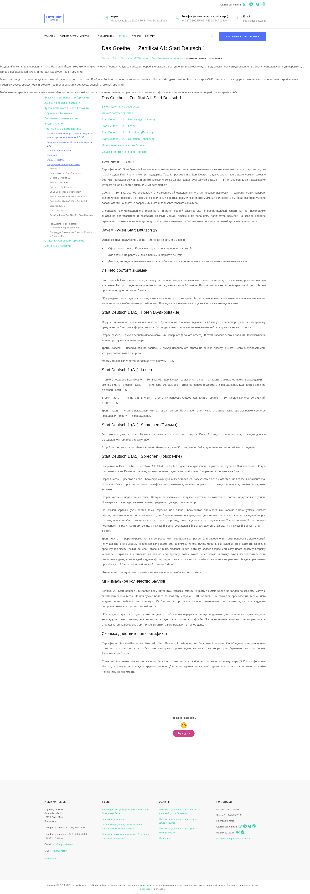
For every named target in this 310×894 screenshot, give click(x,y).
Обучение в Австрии (57, 245)
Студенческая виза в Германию (64, 240)
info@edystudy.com (254, 20)
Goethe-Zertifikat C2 (60, 177)
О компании (105, 36)
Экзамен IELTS (57, 206)
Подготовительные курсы (75, 36)
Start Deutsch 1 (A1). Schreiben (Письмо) (127, 132)
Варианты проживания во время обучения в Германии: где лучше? (125, 836)
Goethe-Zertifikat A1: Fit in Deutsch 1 (68, 196)
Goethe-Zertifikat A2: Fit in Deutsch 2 (68, 201)
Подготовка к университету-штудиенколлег (62, 121)
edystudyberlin (59, 850)
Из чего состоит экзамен (117, 113)
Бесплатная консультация (242, 36)
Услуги (48, 36)
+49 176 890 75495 (193, 20)
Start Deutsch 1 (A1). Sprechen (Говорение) (128, 138)
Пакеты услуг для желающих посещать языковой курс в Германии (180, 811)
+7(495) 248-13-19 (75, 827)
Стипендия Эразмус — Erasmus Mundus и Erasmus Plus (71, 234)
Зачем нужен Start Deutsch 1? (120, 106)
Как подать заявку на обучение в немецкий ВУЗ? (70, 144)
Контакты (151, 36)
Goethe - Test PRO (59, 182)
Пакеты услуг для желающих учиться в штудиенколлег (179, 821)
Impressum (50, 858)
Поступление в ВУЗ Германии (134, 58)
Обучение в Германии (58, 113)
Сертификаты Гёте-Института (65, 173)
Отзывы (136, 36)
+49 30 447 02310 (216, 20)
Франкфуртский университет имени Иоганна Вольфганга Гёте (125, 811)
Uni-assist (52, 155)
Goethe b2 (55, 168)
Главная (105, 58)
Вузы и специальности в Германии (66, 97)
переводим (146, 889)
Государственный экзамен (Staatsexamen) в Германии (64, 225)
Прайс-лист (165, 838)
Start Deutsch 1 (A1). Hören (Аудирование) (128, 119)
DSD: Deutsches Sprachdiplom (65, 191)
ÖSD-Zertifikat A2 (58, 210)
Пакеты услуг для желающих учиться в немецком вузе (179, 830)
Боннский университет (113, 819)
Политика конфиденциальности (233, 838)
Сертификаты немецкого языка (166, 58)
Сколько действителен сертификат (124, 151)
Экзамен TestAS (55, 160)
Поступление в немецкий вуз (62, 128)
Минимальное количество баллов (123, 145)
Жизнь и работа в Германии (62, 102)
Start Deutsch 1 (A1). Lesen (118, 126)
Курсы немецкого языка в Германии (66, 108)
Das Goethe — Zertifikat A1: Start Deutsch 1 (71, 217)
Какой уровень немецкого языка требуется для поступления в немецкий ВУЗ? (69, 135)
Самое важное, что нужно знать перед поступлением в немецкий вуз (122, 826)
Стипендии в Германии (59, 150)
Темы (122, 36)
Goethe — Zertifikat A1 (61, 187)
